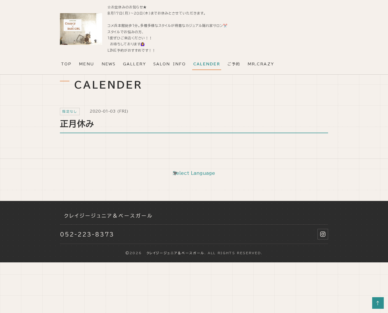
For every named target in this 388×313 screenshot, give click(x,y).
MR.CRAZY (261, 64)
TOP (66, 64)
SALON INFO (169, 64)
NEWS (109, 64)
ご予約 (234, 64)
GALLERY (134, 64)
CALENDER (206, 64)
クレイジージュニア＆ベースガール (106, 215)
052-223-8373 (87, 234)
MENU (86, 64)
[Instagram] (323, 234)
